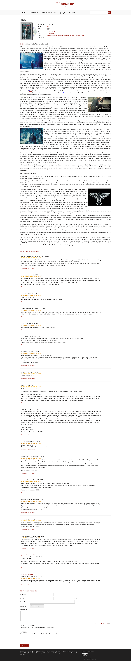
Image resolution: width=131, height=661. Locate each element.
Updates (84, 654)
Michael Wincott (52, 36)
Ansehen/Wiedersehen (50, 13)
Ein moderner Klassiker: (27, 574)
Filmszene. (65, 4)
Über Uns (84, 655)
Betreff (22, 602)
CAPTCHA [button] (23, 632)
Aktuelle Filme (35, 13)
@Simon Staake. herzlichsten (28, 554)
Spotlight (63, 13)
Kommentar (23, 610)
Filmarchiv (72, 12)
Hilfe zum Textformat (101, 624)
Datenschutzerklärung (88, 651)
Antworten (31, 268)
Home (24, 12)
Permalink (24, 268)
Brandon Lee (62, 36)
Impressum (85, 653)
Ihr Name (23, 594)
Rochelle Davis (79, 36)
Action (49, 32)
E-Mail (22, 598)
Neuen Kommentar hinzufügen (29, 252)
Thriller (54, 32)
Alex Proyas (51, 34)
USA (48, 26)
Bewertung (23, 606)
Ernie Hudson (70, 36)
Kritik (21, 44)
